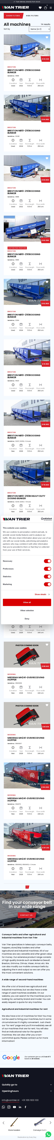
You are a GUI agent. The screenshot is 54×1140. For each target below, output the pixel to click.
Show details (40, 594)
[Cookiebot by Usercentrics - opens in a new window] (41, 519)
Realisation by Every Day (27, 1137)
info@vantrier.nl (10, 1100)
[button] (50, 1122)
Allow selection (27, 610)
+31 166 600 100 (30, 1100)
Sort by (7, 29)
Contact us (26, 915)
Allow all (27, 602)
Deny (27, 619)
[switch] (47, 569)
